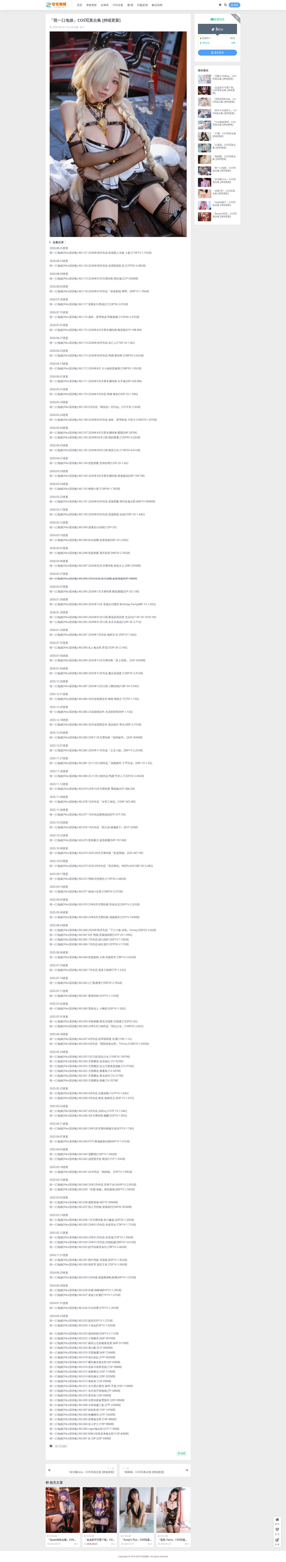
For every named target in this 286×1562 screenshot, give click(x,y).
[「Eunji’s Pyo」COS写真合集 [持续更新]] (136, 1510)
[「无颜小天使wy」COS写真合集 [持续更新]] (204, 79)
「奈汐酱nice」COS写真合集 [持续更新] (224, 181)
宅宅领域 (145, 1556)
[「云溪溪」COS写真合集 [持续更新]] (204, 147)
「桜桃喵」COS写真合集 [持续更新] (224, 158)
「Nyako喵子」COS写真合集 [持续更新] (224, 204)
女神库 (105, 5)
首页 (79, 5)
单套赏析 (91, 5)
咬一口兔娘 (60, 1446)
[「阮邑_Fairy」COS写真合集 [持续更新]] (173, 1510)
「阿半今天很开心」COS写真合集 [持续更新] (225, 112)
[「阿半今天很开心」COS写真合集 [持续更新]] (204, 113)
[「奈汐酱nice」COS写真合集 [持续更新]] (204, 182)
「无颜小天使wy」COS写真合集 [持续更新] (224, 77)
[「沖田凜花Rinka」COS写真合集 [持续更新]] (204, 102)
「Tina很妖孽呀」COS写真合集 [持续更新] (224, 123)
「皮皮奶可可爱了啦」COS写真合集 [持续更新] (99, 1541)
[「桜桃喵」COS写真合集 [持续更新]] (204, 159)
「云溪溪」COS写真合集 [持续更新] (224, 146)
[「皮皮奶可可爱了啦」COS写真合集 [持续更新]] (100, 1510)
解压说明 (157, 5)
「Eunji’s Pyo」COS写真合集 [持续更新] (136, 1541)
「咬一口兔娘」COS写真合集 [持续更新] (224, 169)
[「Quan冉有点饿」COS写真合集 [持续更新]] (63, 1510)
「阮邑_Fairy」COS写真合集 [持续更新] (173, 1541)
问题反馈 (142, 5)
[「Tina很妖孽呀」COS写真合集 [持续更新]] (204, 125)
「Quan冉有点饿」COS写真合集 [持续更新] (61, 1541)
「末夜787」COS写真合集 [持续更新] (224, 192)
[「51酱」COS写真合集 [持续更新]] (204, 136)
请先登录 (219, 52)
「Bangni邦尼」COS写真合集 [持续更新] (225, 215)
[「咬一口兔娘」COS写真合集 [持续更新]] (204, 170)
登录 (236, 5)
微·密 (130, 5)
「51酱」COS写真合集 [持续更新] (224, 135)
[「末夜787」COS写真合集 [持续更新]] (204, 193)
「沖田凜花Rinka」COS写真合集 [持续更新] (224, 100)
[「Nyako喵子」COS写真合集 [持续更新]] (204, 205)
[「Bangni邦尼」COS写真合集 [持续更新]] (204, 216)
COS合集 (118, 5)
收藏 (183, 1453)
